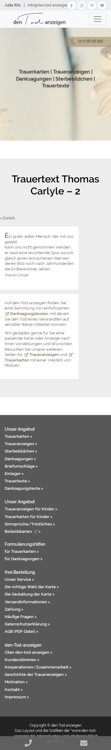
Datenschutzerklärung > (27, 623)
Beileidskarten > (23, 531)
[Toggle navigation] (97, 19)
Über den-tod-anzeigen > (28, 652)
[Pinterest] (92, 4)
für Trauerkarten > (22, 551)
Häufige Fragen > (21, 616)
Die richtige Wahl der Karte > (32, 586)
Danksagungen (34, 79)
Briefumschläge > (21, 466)
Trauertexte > (17, 480)
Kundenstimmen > (22, 659)
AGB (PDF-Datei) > (21, 631)
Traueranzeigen (71, 72)
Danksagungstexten (28, 313)
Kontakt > (14, 689)
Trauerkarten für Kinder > (28, 516)
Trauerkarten (34, 72)
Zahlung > (14, 609)
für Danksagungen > (24, 558)
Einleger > (14, 473)
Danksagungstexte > (24, 488)
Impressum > (17, 696)
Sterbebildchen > (21, 451)
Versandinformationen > (27, 601)
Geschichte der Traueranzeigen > (36, 674)
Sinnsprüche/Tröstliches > (30, 523)
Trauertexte (55, 86)
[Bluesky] (102, 4)
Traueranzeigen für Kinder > (31, 508)
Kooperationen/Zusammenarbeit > (38, 666)
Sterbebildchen (74, 79)
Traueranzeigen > (21, 443)
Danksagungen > (20, 458)
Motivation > (16, 681)
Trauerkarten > (18, 436)
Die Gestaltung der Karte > (30, 594)
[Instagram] (82, 4)
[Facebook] (72, 4)
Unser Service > (19, 579)
